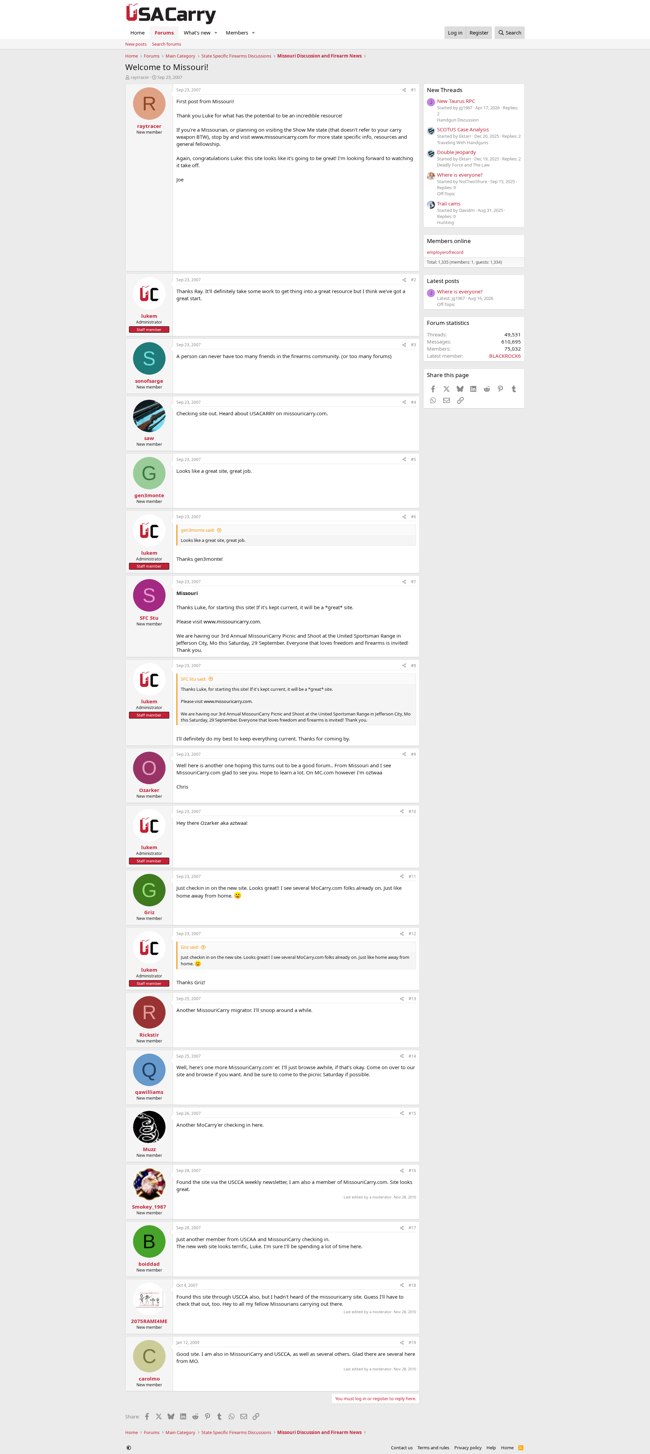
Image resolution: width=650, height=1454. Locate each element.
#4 (413, 402)
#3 (413, 345)
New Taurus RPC (456, 100)
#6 (413, 517)
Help (491, 1448)
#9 (413, 754)
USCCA (236, 1181)
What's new (197, 32)
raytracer (140, 77)
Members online (449, 241)
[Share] (404, 90)
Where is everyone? (460, 174)
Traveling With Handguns (462, 142)
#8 (413, 665)
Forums (164, 32)
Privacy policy (468, 1448)
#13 (412, 998)
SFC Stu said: (193, 679)
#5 (413, 459)
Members (237, 32)
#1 (413, 90)
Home (137, 32)
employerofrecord (445, 252)
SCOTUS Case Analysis (463, 129)
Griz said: (190, 947)
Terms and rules (433, 1448)
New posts (136, 44)
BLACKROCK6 (505, 355)
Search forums (166, 44)
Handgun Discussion (458, 120)
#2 (413, 280)
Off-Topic (446, 194)
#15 (412, 1113)
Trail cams (448, 203)
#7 (413, 582)
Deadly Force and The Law (463, 165)
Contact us (402, 1448)
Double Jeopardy (456, 152)
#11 (412, 876)
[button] (216, 32)
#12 (412, 934)
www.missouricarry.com (279, 136)
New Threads (444, 90)
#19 (412, 1342)
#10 (412, 811)
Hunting (445, 222)
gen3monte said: (198, 530)
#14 (412, 1056)
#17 (412, 1228)
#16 (412, 1170)
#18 (412, 1285)
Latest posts (443, 281)
